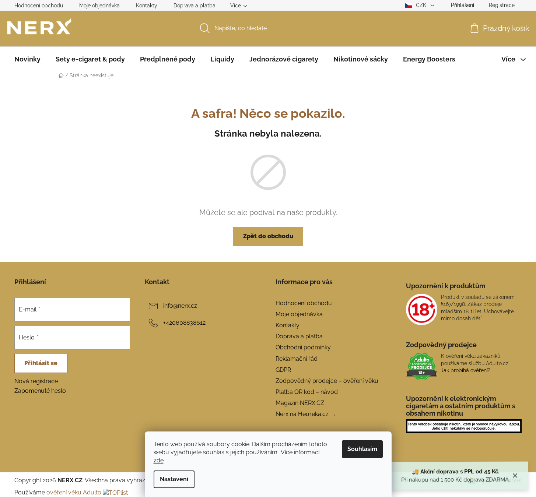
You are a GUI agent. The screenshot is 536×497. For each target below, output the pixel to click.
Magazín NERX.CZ (300, 402)
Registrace (502, 5)
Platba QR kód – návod (307, 391)
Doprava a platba (195, 5)
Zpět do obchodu (268, 236)
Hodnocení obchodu (38, 5)
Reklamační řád (297, 358)
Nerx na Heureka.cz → (306, 413)
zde (159, 460)
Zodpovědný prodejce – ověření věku (327, 380)
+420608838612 (184, 322)
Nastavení (174, 479)
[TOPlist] (115, 492)
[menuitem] (27, 59)
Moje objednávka (99, 5)
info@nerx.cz (180, 305)
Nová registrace (36, 381)
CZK (422, 5)
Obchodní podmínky (303, 347)
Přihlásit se (40, 363)
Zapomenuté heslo (40, 390)
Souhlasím (362, 448)
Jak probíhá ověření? (465, 370)
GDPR (283, 369)
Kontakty (146, 5)
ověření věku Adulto (73, 492)
